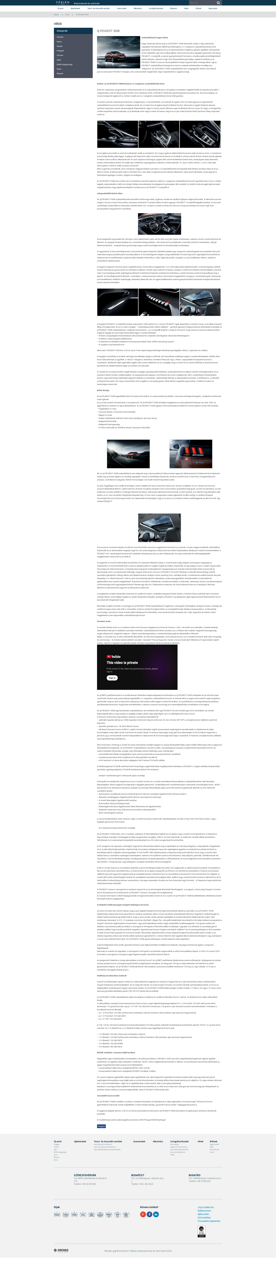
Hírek (186, 8)
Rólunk (198, 8)
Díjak (211, 1147)
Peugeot (60, 50)
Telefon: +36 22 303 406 (85, 1183)
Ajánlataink (75, 8)
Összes (60, 37)
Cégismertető (214, 1144)
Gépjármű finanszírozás (178, 1147)
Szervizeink (121, 8)
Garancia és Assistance (177, 1152)
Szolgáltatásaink (156, 8)
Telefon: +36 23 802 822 (200, 1181)
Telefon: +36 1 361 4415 (142, 1183)
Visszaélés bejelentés (209, 1221)
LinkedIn (156, 1214)
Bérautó (173, 8)
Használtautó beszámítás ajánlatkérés (107, 1149)
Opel (59, 60)
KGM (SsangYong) (64, 64)
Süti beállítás (204, 1217)
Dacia (59, 41)
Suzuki (59, 46)
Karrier (212, 1152)
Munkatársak (214, 1149)
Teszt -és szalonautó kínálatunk (105, 1147)
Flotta (172, 1155)
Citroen (60, 55)
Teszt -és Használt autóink (98, 8)
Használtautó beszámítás (179, 1149)
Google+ (143, 1214)
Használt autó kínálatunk (103, 1144)
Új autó (60, 8)
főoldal (56, 15)
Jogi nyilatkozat (206, 1207)
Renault (60, 73)
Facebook (149, 1214)
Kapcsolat (213, 8)
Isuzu (59, 69)
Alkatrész (138, 8)
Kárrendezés (174, 1144)
